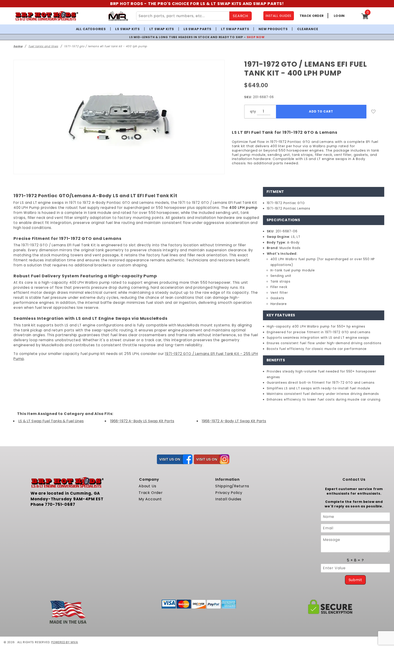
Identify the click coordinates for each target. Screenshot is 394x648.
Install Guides (228, 499)
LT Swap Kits (161, 29)
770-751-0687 (60, 504)
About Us (147, 486)
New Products (273, 29)
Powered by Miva (64, 642)
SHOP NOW (256, 37)
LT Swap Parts (235, 29)
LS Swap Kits (127, 29)
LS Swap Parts (197, 29)
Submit (355, 579)
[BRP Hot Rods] (47, 15)
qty (253, 111)
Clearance (307, 29)
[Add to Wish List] (373, 111)
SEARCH (240, 15)
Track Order (151, 492)
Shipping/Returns (232, 486)
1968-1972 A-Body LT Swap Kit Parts (234, 421)
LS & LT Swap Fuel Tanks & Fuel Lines (51, 421)
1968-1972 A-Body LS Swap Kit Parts (142, 421)
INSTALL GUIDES (278, 15)
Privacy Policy (228, 492)
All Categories (91, 29)
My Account (150, 499)
